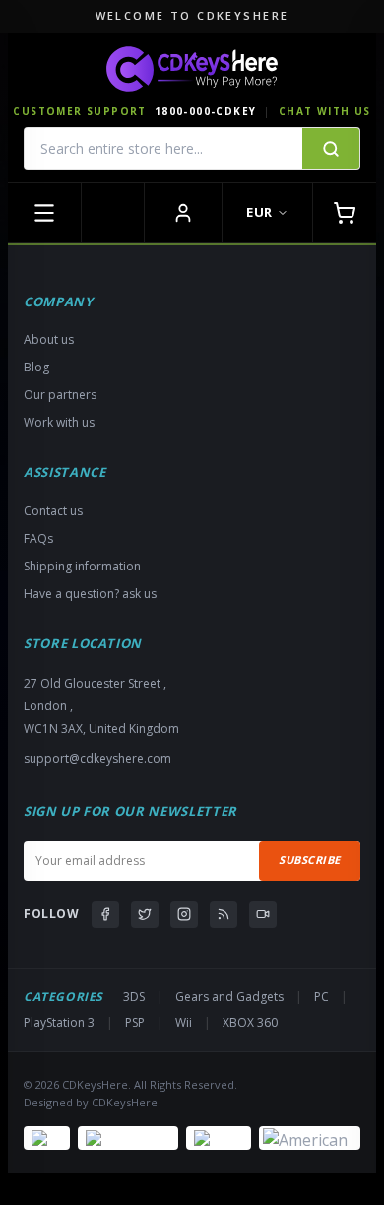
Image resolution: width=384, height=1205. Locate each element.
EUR (259, 212)
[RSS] (223, 914)
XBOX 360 (250, 1022)
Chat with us (325, 111)
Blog (36, 367)
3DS (134, 996)
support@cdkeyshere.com (97, 758)
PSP (135, 1022)
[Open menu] (45, 212)
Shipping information (82, 566)
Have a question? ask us (90, 593)
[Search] (330, 148)
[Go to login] (183, 213)
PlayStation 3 (59, 1022)
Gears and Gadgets (229, 996)
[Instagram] (184, 914)
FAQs (38, 538)
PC (321, 996)
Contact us (53, 510)
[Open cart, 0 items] (344, 212)
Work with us (59, 422)
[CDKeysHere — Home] (192, 69)
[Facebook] (105, 914)
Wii (183, 1022)
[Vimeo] (263, 914)
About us (49, 339)
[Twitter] (145, 914)
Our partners (60, 394)
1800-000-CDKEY (206, 111)
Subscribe (310, 859)
